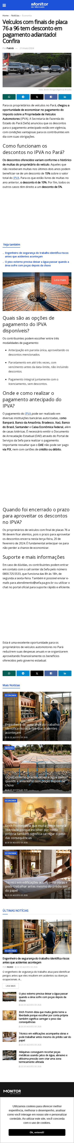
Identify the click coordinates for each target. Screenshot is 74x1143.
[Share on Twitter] (37, 97)
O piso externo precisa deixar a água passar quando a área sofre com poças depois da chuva (37, 263)
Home (6, 15)
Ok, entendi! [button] (37, 1132)
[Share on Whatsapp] (9, 97)
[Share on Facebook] (50, 97)
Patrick (10, 48)
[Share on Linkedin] (64, 97)
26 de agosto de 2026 (17, 737)
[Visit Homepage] (39, 5)
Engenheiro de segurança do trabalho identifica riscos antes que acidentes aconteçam (36, 254)
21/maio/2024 (27, 48)
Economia (27, 15)
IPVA (16, 178)
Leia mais (12, 985)
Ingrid (10, 967)
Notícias (15, 15)
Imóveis (9, 748)
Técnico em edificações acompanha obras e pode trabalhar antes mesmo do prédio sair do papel (36, 886)
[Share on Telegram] (23, 97)
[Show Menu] (4, 5)
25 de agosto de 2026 (17, 895)
